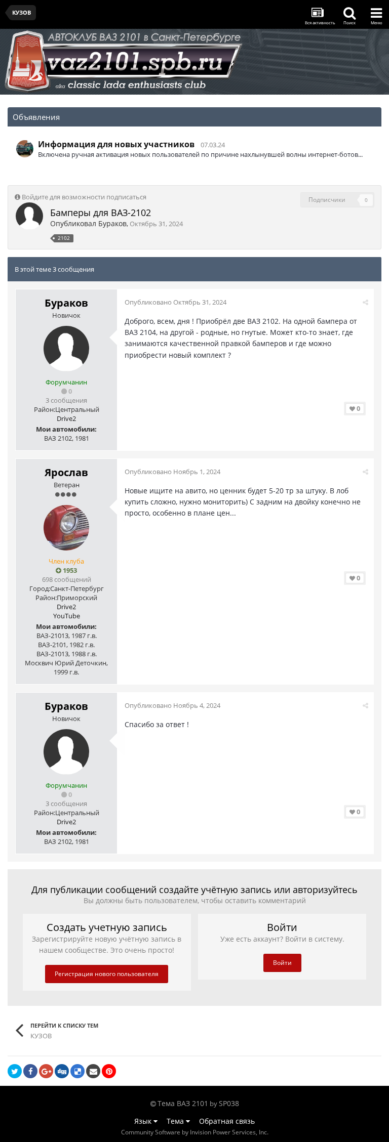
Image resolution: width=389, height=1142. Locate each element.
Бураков (112, 223)
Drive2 (66, 418)
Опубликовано (175, 302)
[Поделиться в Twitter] (15, 1071)
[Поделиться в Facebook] (30, 1071)
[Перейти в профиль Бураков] (29, 216)
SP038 (229, 1103)
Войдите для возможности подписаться (84, 196)
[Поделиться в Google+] (46, 1071)
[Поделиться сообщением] (365, 302)
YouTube (66, 615)
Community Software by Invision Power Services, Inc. (194, 1132)
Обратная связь (227, 1121)
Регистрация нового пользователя (107, 973)
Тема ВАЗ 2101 (183, 1103)
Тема (176, 1121)
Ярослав (66, 472)
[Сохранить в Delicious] (77, 1071)
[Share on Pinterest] (109, 1071)
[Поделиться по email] (93, 1071)
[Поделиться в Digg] (62, 1071)
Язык (143, 1121)
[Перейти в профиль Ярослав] (66, 528)
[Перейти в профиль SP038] (24, 148)
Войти (282, 962)
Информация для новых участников (116, 144)
